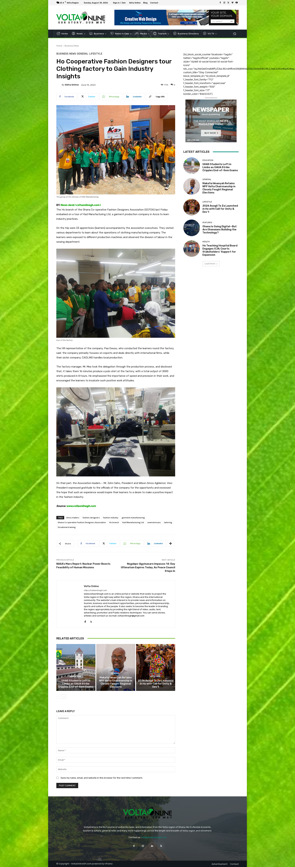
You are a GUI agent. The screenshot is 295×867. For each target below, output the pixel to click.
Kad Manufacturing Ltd (133, 522)
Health (206, 242)
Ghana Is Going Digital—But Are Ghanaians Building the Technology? (219, 229)
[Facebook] (220, 3)
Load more (210, 263)
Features (207, 223)
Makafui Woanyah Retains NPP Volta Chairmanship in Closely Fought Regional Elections (115, 682)
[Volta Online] (59, 85)
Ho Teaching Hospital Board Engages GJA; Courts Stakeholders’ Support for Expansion (219, 250)
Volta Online (72, 85)
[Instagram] (224, 3)
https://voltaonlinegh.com (95, 590)
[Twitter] (228, 3)
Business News (72, 45)
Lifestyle (95, 53)
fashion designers (91, 517)
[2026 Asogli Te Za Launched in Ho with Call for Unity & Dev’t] (155, 667)
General (82, 53)
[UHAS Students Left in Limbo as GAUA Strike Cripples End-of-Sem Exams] (75, 667)
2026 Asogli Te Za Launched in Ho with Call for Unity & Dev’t (155, 683)
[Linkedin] (152, 846)
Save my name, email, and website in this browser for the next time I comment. (102, 778)
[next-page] (64, 696)
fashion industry (110, 517)
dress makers (72, 517)
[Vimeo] (232, 3)
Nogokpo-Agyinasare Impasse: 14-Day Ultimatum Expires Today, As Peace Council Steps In (148, 567)
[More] (170, 543)
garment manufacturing (133, 517)
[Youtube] (237, 3)
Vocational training (67, 527)
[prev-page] (58, 696)
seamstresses (154, 522)
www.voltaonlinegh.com (81, 506)
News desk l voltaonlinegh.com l (81, 205)
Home (59, 45)
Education (75, 676)
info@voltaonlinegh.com (154, 837)
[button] (235, 34)
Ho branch (114, 522)
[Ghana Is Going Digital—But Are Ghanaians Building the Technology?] (191, 228)
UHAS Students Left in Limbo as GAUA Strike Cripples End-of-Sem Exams (76, 683)
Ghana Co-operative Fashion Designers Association (82, 522)
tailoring (168, 522)
